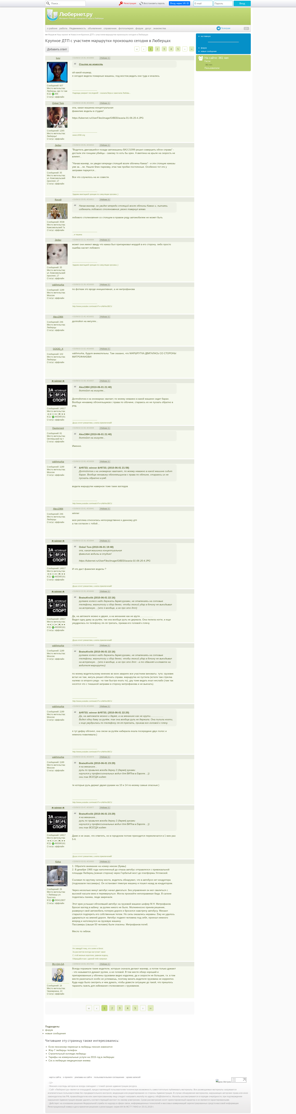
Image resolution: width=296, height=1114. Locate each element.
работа (63, 28)
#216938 (90, 428)
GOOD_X (58, 348)
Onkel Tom (58, 103)
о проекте (68, 1077)
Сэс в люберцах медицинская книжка (69, 1060)
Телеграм (225, 28)
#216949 (90, 645)
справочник (110, 28)
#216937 (90, 381)
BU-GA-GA (58, 964)
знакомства (159, 28)
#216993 (90, 861)
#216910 (90, 145)
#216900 (90, 58)
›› (191, 49)
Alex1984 (58, 316)
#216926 (90, 240)
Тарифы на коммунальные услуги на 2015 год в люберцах (81, 1057)
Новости (75, 34)
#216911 (90, 199)
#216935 (90, 349)
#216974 (90, 757)
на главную (206, 36)
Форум (51, 34)
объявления (95, 28)
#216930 (90, 284)
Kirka (58, 861)
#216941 (90, 509)
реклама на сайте (83, 1077)
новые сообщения (55, 1033)
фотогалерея (126, 28)
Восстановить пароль (154, 3)
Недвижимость (77, 28)
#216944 (90, 541)
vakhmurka (58, 284)
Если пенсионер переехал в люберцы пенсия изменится (80, 1046)
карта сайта (55, 1077)
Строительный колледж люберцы (67, 1053)
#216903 (90, 103)
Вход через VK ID (179, 3)
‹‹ (137, 49)
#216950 (90, 706)
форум (139, 28)
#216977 (90, 807)
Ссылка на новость (91, 64)
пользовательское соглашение (109, 1077)
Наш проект (62, 34)
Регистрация (130, 3)
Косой (58, 199)
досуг (148, 28)
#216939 (90, 461)
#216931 (90, 317)
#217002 (90, 964)
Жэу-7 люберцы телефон (62, 1050)
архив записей (133, 1077)
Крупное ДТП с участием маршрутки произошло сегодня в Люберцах (114, 34)
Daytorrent (58, 428)
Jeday (58, 145)
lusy (58, 58)
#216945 (90, 591)
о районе (52, 28)
